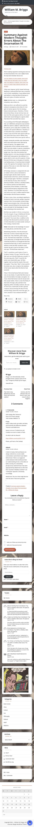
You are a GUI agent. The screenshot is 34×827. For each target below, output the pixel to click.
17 (3, 804)
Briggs (8, 374)
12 (12, 801)
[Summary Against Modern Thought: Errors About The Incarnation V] (9, 314)
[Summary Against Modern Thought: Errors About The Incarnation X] (9, 331)
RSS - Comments (8, 775)
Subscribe (25, 362)
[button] (9, 383)
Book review (7, 704)
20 (16, 804)
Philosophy (6, 716)
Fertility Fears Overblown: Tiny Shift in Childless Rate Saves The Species (18, 606)
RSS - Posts (6, 772)
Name (6, 519)
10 (3, 801)
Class (5, 707)
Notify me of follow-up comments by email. (16, 542)
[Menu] (6, 15)
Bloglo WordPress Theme (20, 824)
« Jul (4, 814)
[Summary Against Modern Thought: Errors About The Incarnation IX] (21, 314)
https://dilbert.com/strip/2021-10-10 (15, 438)
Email (6, 527)
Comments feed (10, 759)
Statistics (6, 725)
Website (6, 535)
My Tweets (6, 598)
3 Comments (24, 46)
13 (16, 801)
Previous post (7, 69)
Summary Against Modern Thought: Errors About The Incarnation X (9, 337)
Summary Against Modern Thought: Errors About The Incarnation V (9, 320)
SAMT (6, 31)
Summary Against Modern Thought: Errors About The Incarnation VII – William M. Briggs (16, 488)
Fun (5, 713)
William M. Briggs (16, 9)
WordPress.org (10, 762)
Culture (6, 710)
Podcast (6, 719)
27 (16, 807)
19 (12, 804)
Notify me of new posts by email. (14, 545)
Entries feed (9, 756)
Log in (7, 753)
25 (7, 807)
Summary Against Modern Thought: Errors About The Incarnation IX (21, 320)
